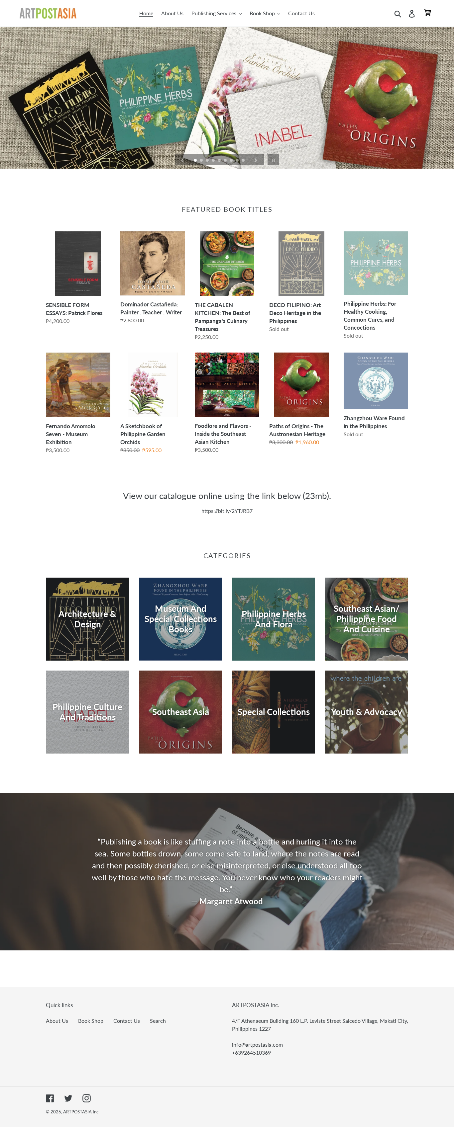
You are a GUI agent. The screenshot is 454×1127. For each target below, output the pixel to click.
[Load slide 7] (232, 161)
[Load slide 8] (238, 161)
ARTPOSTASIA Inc (80, 1111)
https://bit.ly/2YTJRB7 (227, 511)
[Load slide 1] (196, 161)
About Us (57, 1020)
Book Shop (90, 1020)
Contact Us (126, 1020)
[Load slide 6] (226, 161)
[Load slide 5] (220, 161)
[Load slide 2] (202, 161)
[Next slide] (256, 159)
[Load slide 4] (214, 161)
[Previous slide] (182, 159)
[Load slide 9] (244, 161)
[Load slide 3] (208, 161)
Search (158, 1020)
